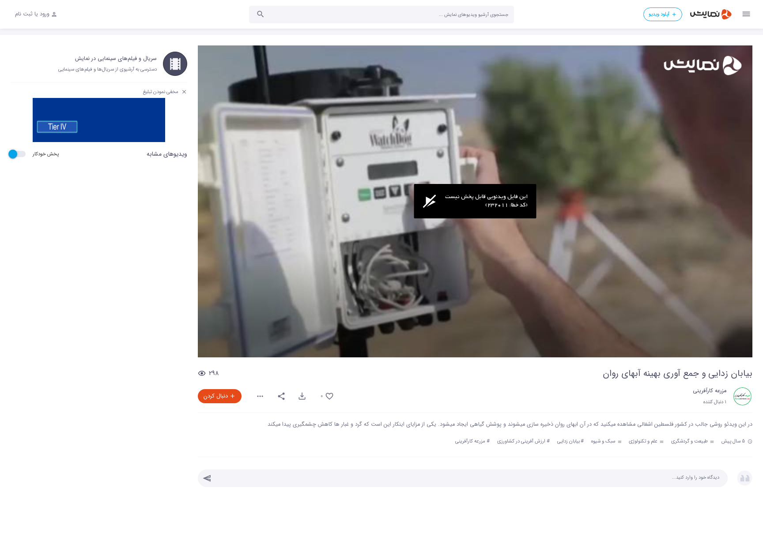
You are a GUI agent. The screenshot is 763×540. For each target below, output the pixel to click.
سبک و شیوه (603, 441)
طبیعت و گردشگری (690, 441)
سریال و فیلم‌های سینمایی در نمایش (116, 58)
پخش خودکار (46, 154)
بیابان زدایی (568, 441)
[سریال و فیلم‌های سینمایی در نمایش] (175, 64)
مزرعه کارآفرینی (709, 390)
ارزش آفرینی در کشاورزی (521, 441)
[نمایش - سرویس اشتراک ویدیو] (710, 14)
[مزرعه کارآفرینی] (742, 396)
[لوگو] (702, 65)
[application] (475, 201)
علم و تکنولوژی (644, 441)
